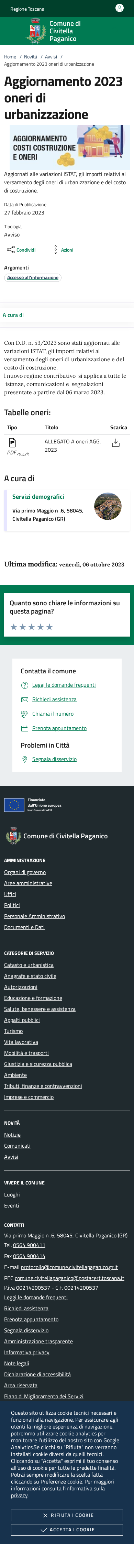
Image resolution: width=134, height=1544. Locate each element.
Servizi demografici (38, 496)
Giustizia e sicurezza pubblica (38, 1064)
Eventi (11, 1205)
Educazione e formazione (33, 998)
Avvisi (51, 56)
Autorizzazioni (20, 987)
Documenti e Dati (24, 927)
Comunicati (17, 1146)
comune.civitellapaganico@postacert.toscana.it (69, 1278)
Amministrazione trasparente (38, 1341)
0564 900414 (29, 1256)
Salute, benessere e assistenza (40, 1009)
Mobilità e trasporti (26, 1053)
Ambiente (15, 1075)
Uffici (10, 894)
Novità (30, 56)
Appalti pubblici (22, 1020)
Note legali (16, 1363)
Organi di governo (25, 872)
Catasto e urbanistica (29, 965)
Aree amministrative (28, 883)
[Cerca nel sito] (115, 31)
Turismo (13, 1031)
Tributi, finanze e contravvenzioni (43, 1086)
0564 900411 (29, 1245)
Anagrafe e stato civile (30, 976)
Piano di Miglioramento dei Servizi (43, 1396)
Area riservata (20, 1385)
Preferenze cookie (61, 1481)
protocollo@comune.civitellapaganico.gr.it (69, 1267)
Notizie (12, 1135)
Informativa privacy (26, 1352)
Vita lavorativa (21, 1042)
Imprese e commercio (29, 1097)
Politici (12, 905)
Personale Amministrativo (34, 916)
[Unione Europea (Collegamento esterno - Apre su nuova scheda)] (67, 806)
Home (10, 56)
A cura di (13, 315)
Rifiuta (72, 1515)
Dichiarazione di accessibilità (37, 1374)
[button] (27, 8)
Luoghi (12, 1194)
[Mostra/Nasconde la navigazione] (14, 30)
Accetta (72, 1529)
